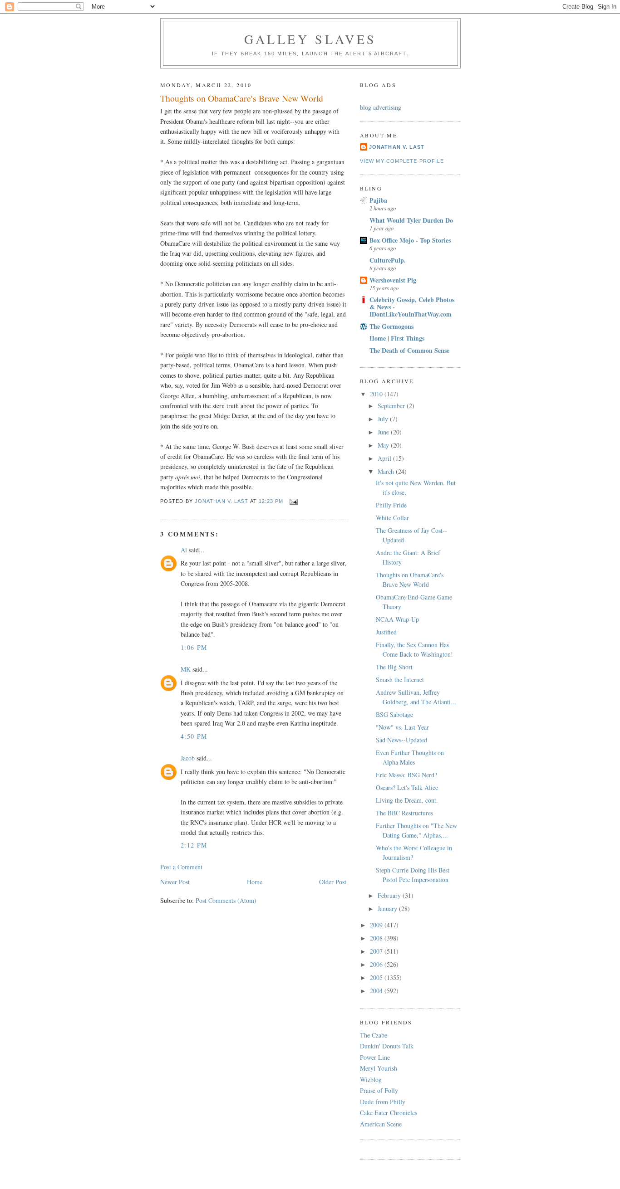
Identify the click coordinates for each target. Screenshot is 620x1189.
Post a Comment (181, 867)
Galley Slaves (310, 39)
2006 (377, 964)
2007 (377, 951)
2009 (377, 925)
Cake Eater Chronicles (388, 1112)
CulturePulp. (387, 260)
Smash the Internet (400, 679)
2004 (377, 990)
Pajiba (378, 200)
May (384, 445)
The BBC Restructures (404, 813)
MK (186, 669)
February (390, 895)
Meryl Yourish (378, 1068)
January (388, 908)
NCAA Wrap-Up (397, 619)
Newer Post (175, 881)
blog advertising (380, 107)
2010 (377, 394)
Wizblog (371, 1079)
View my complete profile (402, 161)
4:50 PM (194, 736)
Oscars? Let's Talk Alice (407, 787)
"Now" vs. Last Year (402, 727)
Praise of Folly (379, 1090)
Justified (386, 632)
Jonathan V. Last (396, 147)
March (387, 471)
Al (184, 550)
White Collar (392, 517)
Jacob (188, 758)
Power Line (375, 1057)
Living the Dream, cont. (407, 800)
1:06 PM (194, 647)
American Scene (381, 1124)
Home (254, 881)
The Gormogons (391, 326)
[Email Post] (293, 501)
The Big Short (394, 667)
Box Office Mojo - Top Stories (410, 240)
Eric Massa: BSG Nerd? (406, 774)
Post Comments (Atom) (226, 900)
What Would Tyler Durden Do (411, 220)
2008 (377, 938)
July (384, 418)
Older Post (332, 881)
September (392, 405)
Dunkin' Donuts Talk (386, 1046)
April (385, 458)
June (384, 432)
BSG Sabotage (394, 714)
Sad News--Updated (401, 740)
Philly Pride (391, 505)
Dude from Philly (382, 1101)
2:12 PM (194, 845)
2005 (377, 977)
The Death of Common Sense (409, 350)
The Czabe (373, 1035)
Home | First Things (396, 338)
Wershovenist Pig (392, 280)
